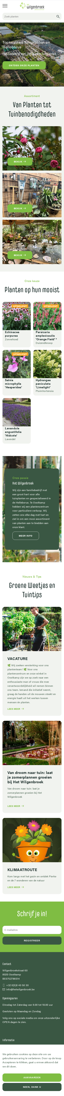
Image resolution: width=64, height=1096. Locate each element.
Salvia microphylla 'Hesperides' (13, 383)
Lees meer (13, 708)
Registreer (32, 940)
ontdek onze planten (24, 65)
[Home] (32, 6)
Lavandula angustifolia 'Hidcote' (13, 431)
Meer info (26, 535)
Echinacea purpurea (12, 333)
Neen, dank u (32, 1087)
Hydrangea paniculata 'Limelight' (43, 383)
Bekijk (18, 161)
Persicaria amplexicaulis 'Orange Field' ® (46, 335)
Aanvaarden (32, 1077)
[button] (58, 16)
